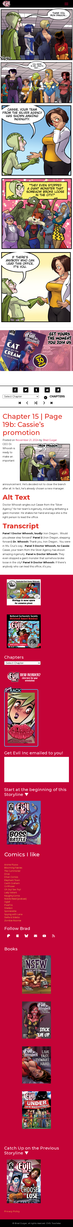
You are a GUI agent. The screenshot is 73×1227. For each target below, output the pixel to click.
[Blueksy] (26, 936)
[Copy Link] (58, 390)
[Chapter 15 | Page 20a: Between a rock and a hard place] (44, 403)
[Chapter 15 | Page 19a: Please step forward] (28, 403)
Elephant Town (12, 880)
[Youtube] (44, 936)
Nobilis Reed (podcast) (15, 899)
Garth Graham (12, 883)
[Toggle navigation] (66, 3)
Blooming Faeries (13, 867)
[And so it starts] (20, 403)
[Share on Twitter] (26, 390)
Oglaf (7, 902)
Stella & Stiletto (12, 917)
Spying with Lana (13, 914)
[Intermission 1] (51, 403)
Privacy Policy (12, 1211)
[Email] (35, 936)
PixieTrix (8, 905)
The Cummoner (12, 871)
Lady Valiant (10, 892)
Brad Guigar (50, 440)
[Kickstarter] (17, 936)
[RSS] (53, 936)
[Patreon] (8, 936)
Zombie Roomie (12, 920)
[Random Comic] (36, 403)
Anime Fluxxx (11, 864)
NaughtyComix (12, 895)
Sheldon (8, 908)
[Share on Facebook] (15, 390)
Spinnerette (10, 911)
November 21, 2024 (27, 440)
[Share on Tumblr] (36, 390)
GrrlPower (9, 886)
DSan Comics (11, 877)
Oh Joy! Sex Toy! (12, 889)
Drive (7, 874)
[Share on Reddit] (47, 390)
